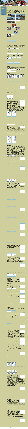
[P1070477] (8, 365)
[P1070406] (10, 363)
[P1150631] (10, 180)
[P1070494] (15, 365)
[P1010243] (10, 140)
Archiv (15, 5)
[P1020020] (15, 113)
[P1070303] (9, 18)
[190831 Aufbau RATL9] (9, 77)
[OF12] (12, 97)
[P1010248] (10, 141)
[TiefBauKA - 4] (8, 372)
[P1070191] (16, 372)
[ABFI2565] (8, 180)
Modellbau (17, 5)
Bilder (1, 9)
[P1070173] (8, 371)
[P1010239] (10, 139)
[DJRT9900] (10, 181)
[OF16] (12, 98)
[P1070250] (8, 362)
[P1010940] (12, 111)
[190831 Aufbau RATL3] (17, 75)
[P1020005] (13, 113)
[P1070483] (10, 365)
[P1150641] (12, 180)
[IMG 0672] (8, 111)
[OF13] (7, 98)
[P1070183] (13, 372)
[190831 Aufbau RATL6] (13, 76)
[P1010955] (10, 112)
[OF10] (9, 97)
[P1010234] (13, 138)
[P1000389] (8, 155)
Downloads (21, 5)
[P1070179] (13, 371)
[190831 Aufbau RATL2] (13, 75)
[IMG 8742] (13, 181)
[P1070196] (10, 373)
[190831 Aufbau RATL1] (9, 75)
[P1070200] (15, 373)
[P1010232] (10, 138)
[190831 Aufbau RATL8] (21, 76)
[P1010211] (8, 137)
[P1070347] (18, 28)
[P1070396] (13, 362)
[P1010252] (15, 141)
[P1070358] (9, 35)
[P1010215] (13, 137)
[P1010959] (13, 112)
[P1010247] (8, 141)
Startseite (1, 5)
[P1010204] (8, 136)
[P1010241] (15, 139)
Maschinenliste (8, 5)
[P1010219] (15, 137)
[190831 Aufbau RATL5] (9, 76)
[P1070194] (8, 373)
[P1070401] (8, 363)
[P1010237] (8, 139)
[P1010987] (10, 113)
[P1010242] (8, 140)
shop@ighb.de (8, 350)
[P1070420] (8, 364)
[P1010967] (15, 112)
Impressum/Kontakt (19, 5)
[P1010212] (10, 137)
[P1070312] (13, 18)
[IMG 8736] (8, 181)
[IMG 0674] (10, 111)
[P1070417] (15, 363)
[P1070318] (18, 18)
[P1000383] (10, 155)
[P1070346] (15, 27)
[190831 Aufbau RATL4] (21, 75)
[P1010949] (15, 111)
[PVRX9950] (15, 180)
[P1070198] (13, 373)
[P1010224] (8, 138)
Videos (11, 5)
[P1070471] (10, 364)
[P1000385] (13, 155)
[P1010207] (13, 136)
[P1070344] (9, 28)
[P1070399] (15, 362)
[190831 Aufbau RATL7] (17, 76)
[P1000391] (15, 155)
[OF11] (11, 97)
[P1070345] (12, 27)
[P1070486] (13, 365)
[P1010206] (10, 136)
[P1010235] (15, 138)
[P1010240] (13, 139)
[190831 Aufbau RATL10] (13, 77)
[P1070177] (10, 371)
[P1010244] (13, 140)
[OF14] (9, 98)
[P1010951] (8, 112)
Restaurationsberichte (13, 5)
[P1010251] (13, 141)
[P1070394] (10, 362)
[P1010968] (8, 113)
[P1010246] (15, 140)
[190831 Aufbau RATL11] (17, 77)
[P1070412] (13, 363)
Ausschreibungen (25, 5)
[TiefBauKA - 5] (11, 372)
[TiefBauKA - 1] (15, 371)
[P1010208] (15, 136)
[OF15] (11, 98)
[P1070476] (15, 364)
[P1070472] (13, 364)
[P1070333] (22, 18)
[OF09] (7, 97)
